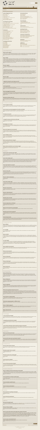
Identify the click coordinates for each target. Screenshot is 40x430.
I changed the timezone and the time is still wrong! (9, 24)
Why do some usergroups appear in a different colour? (26, 17)
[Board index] (9, 3)
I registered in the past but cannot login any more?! (9, 17)
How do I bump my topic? (6, 39)
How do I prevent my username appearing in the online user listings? (11, 23)
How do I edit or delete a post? (6, 31)
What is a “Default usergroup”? (23, 18)
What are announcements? (6, 45)
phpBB (7, 126)
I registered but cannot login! (6, 16)
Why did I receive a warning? (6, 36)
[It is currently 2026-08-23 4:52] (36, 9)
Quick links (4, 7)
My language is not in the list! (6, 25)
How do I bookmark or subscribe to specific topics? (26, 36)
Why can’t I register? (5, 15)
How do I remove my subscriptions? (24, 37)
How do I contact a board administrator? (24, 46)
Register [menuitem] (36, 7)
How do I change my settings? (6, 22)
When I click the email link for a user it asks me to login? (9, 28)
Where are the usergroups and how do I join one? (25, 16)
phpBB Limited (22, 403)
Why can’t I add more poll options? (7, 33)
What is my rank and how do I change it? (7, 27)
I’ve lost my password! (5, 18)
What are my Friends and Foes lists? (24, 26)
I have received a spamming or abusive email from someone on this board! (28, 23)
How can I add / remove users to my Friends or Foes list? (26, 27)
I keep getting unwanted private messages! (25, 22)
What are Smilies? (5, 43)
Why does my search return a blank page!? (25, 31)
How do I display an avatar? (6, 26)
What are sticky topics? (6, 46)
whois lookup (17, 413)
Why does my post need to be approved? (8, 38)
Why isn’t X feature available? (23, 44)
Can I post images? (5, 44)
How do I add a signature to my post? (7, 32)
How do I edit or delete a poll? (6, 34)
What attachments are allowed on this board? (25, 40)
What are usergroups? (22, 15)
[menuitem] (30, 7)
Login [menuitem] (34, 7)
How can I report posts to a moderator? (7, 37)
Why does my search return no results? (24, 30)
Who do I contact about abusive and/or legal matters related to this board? (27, 45)
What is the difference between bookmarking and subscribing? (27, 35)
